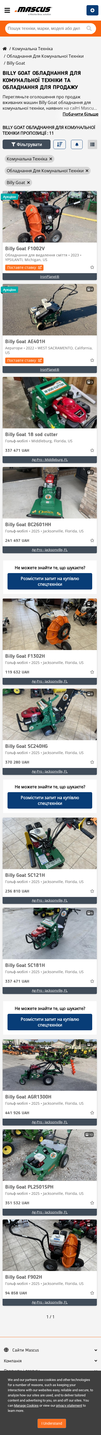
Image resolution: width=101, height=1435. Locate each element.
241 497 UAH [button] (17, 541)
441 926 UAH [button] (17, 1113)
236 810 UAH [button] (17, 891)
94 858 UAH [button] (16, 1293)
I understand (51, 1423)
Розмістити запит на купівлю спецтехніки (50, 581)
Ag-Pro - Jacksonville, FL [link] (50, 549)
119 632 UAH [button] (17, 672)
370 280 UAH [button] (17, 762)
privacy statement (69, 1405)
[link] (50, 217)
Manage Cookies (26, 1405)
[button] (27, 144)
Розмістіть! (92, 10)
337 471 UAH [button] (17, 451)
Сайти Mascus (25, 1350)
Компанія (13, 1361)
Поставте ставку (21, 267)
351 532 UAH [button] (17, 1203)
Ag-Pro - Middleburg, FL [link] (50, 459)
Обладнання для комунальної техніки (45, 56)
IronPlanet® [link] (49, 276)
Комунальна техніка (32, 48)
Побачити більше (80, 114)
